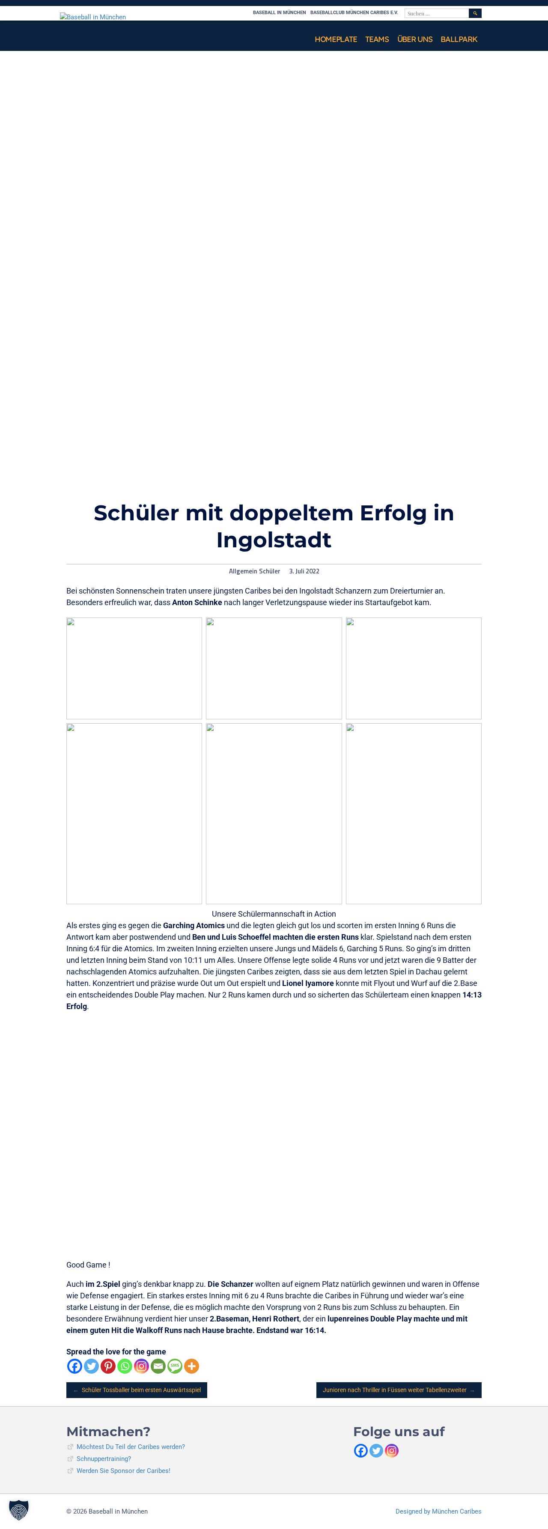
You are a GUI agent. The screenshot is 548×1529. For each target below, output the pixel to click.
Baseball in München (279, 12)
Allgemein (243, 571)
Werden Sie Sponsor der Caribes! (123, 1471)
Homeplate (336, 39)
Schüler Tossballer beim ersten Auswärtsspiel (137, 1389)
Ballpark (459, 39)
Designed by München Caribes (439, 1511)
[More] (191, 1366)
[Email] (158, 1366)
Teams (377, 39)
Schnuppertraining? (104, 1459)
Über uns (414, 39)
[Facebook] (74, 1366)
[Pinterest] (108, 1366)
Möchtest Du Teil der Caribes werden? (131, 1447)
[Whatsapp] (124, 1366)
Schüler (269, 571)
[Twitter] (91, 1366)
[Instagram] (141, 1366)
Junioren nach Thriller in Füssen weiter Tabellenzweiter (399, 1389)
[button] (19, 1510)
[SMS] (174, 1366)
